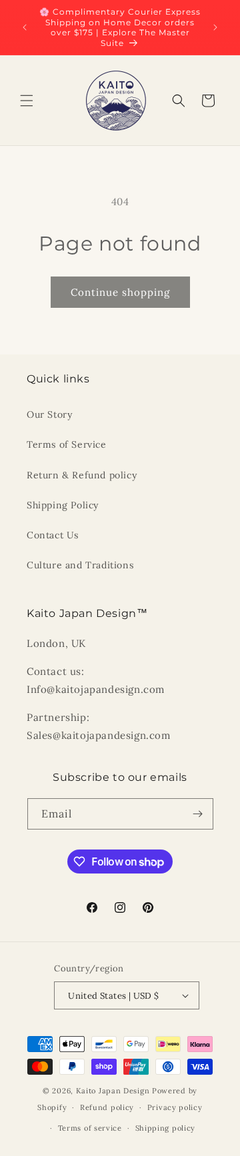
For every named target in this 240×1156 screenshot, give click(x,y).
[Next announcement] (215, 27)
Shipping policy (165, 1128)
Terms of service (90, 1128)
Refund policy (107, 1107)
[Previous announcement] (24, 27)
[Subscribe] (198, 814)
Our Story (49, 414)
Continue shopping (120, 292)
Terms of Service (67, 444)
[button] (26, 100)
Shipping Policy (63, 505)
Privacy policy (175, 1107)
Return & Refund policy (82, 475)
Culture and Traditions (80, 565)
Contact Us (53, 535)
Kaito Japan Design (114, 1090)
